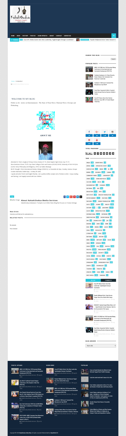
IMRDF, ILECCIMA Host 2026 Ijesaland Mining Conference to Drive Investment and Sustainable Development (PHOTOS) (105, 69)
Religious (89, 252)
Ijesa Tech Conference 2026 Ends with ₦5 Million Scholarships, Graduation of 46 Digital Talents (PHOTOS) (31, 406)
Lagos (106, 227)
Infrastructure (100, 211)
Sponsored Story (104, 262)
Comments (108, 280)
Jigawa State (97, 220)
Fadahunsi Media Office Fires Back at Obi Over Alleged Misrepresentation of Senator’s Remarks (66, 410)
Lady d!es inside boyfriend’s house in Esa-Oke (101, 377)
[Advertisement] (82, 19)
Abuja (88, 162)
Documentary (91, 185)
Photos (33, 36)
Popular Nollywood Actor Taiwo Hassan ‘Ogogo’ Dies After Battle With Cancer (103, 296)
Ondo (88, 243)
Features (89, 201)
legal (88, 230)
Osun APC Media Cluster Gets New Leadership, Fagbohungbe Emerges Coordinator (40, 40)
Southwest (103, 259)
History (25, 36)
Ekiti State (90, 194)
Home (13, 36)
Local (99, 233)
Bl (108, 169)
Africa (88, 166)
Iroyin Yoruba (105, 217)
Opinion (98, 243)
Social (88, 256)
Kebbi (106, 223)
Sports (89, 265)
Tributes (99, 268)
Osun (88, 246)
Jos (107, 220)
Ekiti (100, 191)
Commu (109, 172)
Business (98, 172)
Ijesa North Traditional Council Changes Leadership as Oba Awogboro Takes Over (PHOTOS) (29, 383)
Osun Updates (42, 36)
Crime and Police (101, 178)
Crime (88, 178)
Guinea (98, 204)
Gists (88, 204)
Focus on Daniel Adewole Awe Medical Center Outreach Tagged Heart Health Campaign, (100, 371)
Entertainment (76, 39)
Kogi (88, 227)
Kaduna (89, 223)
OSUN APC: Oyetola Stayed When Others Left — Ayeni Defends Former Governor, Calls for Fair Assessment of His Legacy (105, 307)
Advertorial (99, 162)
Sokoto (109, 256)
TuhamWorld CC (54, 433)
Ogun (109, 240)
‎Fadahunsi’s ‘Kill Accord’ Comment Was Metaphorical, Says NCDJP (103, 84)
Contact (59, 36)
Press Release (102, 249)
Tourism (89, 268)
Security (101, 252)
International (91, 214)
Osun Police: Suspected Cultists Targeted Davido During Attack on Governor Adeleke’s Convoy (104, 92)
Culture (89, 182)
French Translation (104, 201)
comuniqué (106, 175)
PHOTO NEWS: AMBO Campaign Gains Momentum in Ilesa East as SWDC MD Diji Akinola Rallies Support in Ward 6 (31, 417)
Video (98, 272)
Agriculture (90, 169)
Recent (93, 280)
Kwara (97, 227)
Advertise (67, 36)
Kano (98, 223)
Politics (89, 249)
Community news (92, 175)
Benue (101, 169)
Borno (88, 172)
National (89, 236)
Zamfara (102, 275)
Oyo (98, 246)
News (18, 36)
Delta (99, 182)
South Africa (90, 259)
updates (89, 272)
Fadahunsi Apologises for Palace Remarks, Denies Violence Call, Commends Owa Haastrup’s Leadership (104, 77)
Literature (90, 233)
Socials (99, 256)
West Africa (90, 275)
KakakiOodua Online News (25, 433)
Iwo (88, 220)
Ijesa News (105, 207)
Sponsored (90, 262)
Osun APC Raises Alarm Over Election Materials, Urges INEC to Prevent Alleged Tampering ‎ (104, 99)
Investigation (91, 217)
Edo (98, 188)
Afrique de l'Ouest (101, 166)
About (52, 36)
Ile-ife (88, 211)
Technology (100, 265)
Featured (104, 198)
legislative (98, 230)
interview (104, 214)
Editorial (89, 188)
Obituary (99, 240)
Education (90, 191)
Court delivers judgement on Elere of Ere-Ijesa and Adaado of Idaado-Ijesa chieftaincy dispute (101, 386)
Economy (102, 185)
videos (108, 272)
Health (107, 204)
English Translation (105, 194)
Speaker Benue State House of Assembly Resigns (99, 403)
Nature (101, 236)
